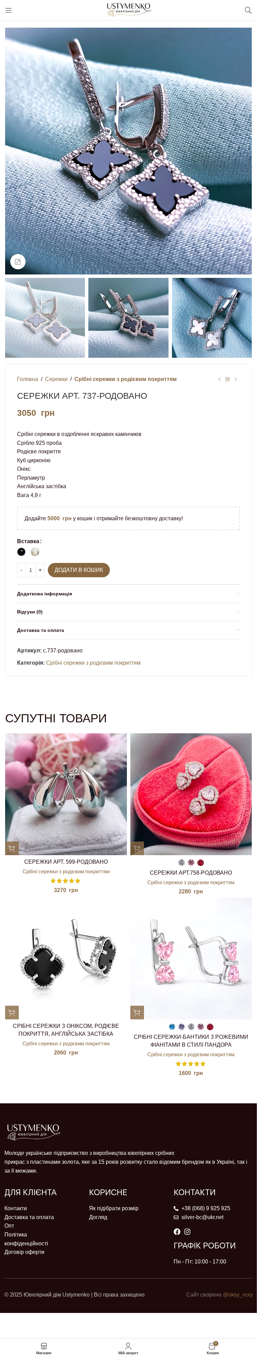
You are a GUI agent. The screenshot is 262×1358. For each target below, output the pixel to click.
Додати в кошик (79, 570)
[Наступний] (236, 379)
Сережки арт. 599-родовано (66, 862)
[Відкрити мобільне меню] (8, 10)
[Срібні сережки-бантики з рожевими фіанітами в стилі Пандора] (191, 959)
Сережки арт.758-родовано (191, 873)
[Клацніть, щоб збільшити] (18, 261)
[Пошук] (248, 10)
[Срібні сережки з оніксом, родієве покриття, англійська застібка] (66, 959)
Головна (27, 379)
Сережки (56, 379)
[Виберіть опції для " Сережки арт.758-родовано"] (137, 848)
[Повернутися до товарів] (227, 379)
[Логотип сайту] (128, 10)
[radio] (21, 552)
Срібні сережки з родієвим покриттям (125, 379)
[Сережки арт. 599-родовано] (66, 794)
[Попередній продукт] (219, 379)
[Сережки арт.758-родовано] (191, 794)
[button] (12, 848)
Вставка (28, 541)
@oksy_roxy (238, 1295)
